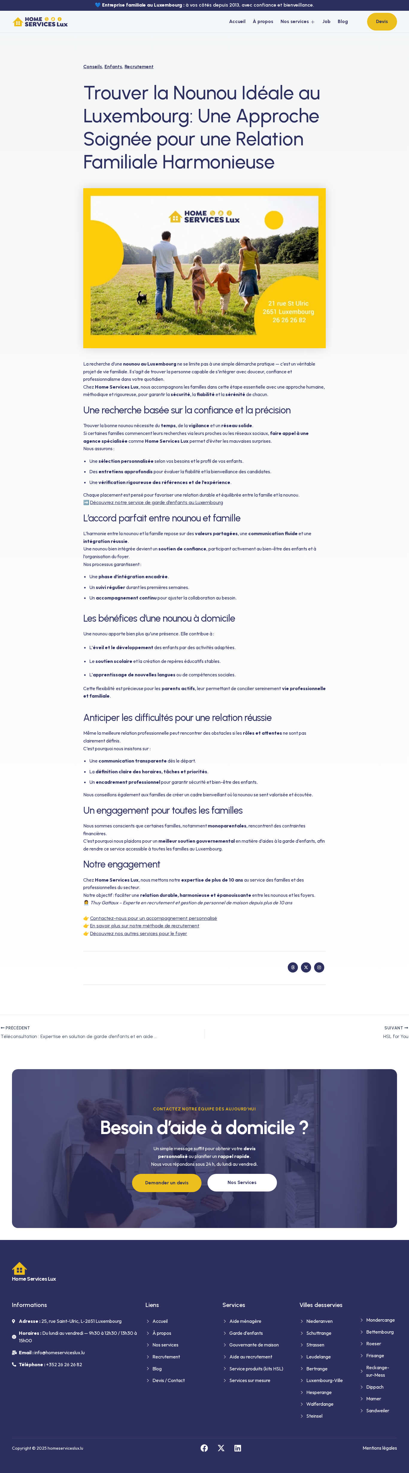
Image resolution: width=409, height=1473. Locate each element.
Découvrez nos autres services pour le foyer (138, 933)
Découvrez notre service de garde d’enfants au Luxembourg (156, 502)
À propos (263, 21)
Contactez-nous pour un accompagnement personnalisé (153, 918)
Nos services (295, 21)
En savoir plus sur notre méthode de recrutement (144, 926)
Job (326, 21)
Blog (343, 21)
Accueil (237, 21)
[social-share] (293, 967)
